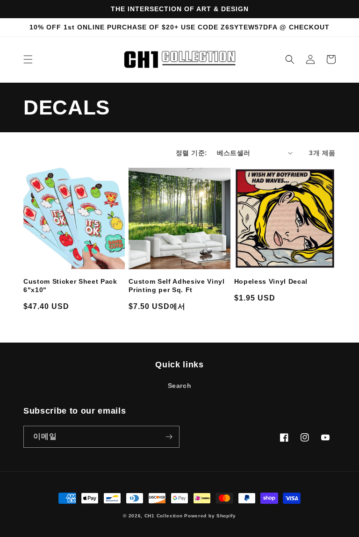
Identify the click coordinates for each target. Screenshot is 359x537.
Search (180, 385)
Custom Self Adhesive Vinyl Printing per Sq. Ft (176, 286)
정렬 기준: (191, 153)
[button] (28, 59)
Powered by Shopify (210, 515)
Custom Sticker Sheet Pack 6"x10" (70, 286)
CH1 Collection (163, 515)
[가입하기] (168, 437)
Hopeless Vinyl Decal (271, 281)
